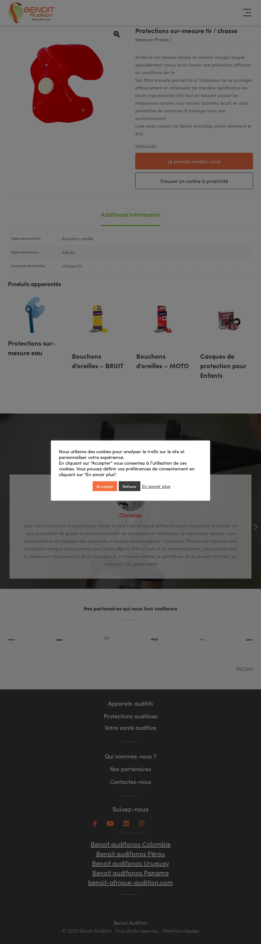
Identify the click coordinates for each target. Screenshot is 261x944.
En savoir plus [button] (156, 486)
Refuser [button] (130, 486)
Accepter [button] (104, 486)
